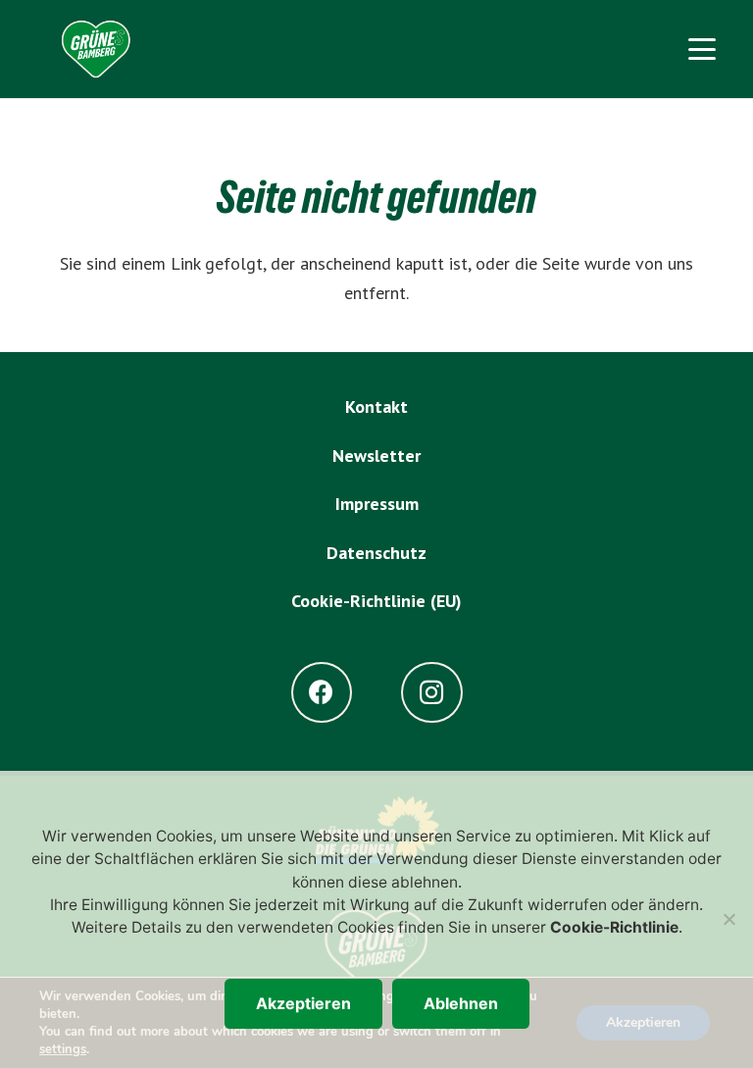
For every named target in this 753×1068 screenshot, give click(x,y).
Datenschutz (376, 552)
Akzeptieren (303, 1003)
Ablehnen (461, 1003)
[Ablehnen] (728, 919)
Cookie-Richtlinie (614, 927)
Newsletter (376, 455)
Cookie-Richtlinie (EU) (376, 600)
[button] (701, 49)
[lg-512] (96, 49)
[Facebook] (322, 693)
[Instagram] (432, 693)
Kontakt (376, 406)
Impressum (377, 503)
